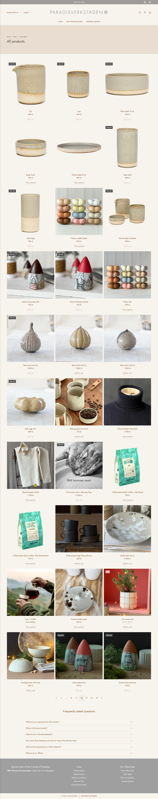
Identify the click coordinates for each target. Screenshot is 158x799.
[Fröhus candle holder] (79, 211)
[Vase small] (127, 148)
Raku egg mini (30, 428)
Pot (30, 111)
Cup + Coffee (30, 619)
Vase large (30, 238)
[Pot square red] (127, 592)
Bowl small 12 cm (127, 111)
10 (82, 698)
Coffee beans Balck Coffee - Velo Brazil (127, 492)
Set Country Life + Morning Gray (79, 492)
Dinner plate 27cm (79, 175)
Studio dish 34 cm (127, 555)
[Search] (139, 12)
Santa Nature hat (79, 682)
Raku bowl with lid (30, 365)
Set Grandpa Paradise (127, 238)
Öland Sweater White (30, 492)
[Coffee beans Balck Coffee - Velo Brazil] (127, 465)
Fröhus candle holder (79, 238)
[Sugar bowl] (30, 148)
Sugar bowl (30, 175)
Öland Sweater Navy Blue (127, 428)
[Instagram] (144, 2)
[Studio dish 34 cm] (127, 528)
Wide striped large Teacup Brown (79, 555)
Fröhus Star (127, 301)
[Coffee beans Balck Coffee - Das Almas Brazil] (30, 528)
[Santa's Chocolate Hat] (30, 275)
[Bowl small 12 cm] (127, 84)
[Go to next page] (101, 697)
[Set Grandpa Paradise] (127, 211)
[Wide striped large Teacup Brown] (79, 528)
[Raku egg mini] (30, 401)
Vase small (127, 175)
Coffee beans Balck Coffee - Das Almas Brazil (30, 555)
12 (92, 698)
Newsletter (50, 770)
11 (86, 698)
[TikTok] (149, 2)
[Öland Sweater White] (30, 465)
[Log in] (144, 12)
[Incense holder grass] (79, 592)
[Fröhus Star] (127, 275)
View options (30, 182)
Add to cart (78, 373)
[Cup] (79, 84)
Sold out (30, 119)
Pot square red (127, 619)
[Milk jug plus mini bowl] (79, 401)
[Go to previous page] (56, 697)
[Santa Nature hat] (79, 655)
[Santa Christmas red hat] (79, 275)
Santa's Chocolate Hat (30, 301)
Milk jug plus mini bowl (79, 428)
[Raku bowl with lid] (30, 338)
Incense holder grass (79, 619)
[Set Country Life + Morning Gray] (79, 465)
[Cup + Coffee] (30, 592)
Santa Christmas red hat (79, 301)
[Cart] (149, 12)
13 (97, 698)
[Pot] (30, 84)
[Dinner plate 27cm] (79, 148)
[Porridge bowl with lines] (30, 655)
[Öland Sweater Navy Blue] (127, 401)
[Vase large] (30, 211)
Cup (79, 111)
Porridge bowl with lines (30, 682)
